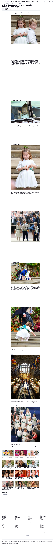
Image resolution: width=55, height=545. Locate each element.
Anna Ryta (5, 8)
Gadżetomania (16, 525)
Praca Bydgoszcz (42, 527)
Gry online (3, 527)
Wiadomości (3, 518)
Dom (15, 518)
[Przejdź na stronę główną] (5, 1)
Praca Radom (41, 524)
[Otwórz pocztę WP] (44, 1)
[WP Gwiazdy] (7, 1)
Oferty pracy (41, 519)
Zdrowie (3, 524)
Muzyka (12, 1)
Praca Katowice (42, 528)
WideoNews (32, 1)
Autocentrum (16, 527)
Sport (2, 519)
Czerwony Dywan (17, 1)
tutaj (17, 543)
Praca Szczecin (42, 525)
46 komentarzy (37, 446)
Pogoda (3, 526)
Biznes (2, 520)
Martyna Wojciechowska (43, 516)
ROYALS (37, 1)
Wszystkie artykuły (30, 518)
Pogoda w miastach (30, 522)
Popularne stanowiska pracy (43, 532)
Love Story (28, 1)
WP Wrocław (16, 528)
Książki (15, 519)
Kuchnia (16, 520)
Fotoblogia (16, 526)
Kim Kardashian (29, 515)
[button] (46, 1)
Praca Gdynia (41, 526)
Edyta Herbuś (41, 515)
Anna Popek (29, 516)
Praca (2, 525)
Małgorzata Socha (4, 515)
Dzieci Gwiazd (23, 1)
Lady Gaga (16, 516)
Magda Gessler (16, 515)
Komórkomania (16, 524)
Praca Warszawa (42, 520)
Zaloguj (49, 1)
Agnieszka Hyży (4, 516)
